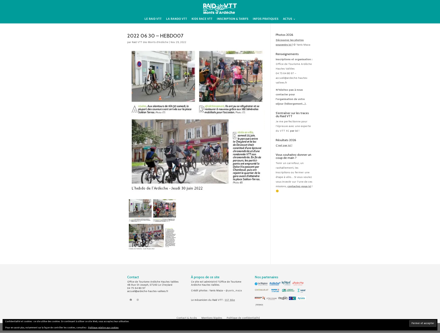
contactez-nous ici (299, 186)
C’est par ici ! (284, 145)
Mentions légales (211, 318)
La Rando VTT (176, 19)
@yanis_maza (234, 290)
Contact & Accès (187, 318)
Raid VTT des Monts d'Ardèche (150, 42)
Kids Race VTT (201, 19)
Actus (287, 19)
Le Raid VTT (153, 19)
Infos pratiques (265, 19)
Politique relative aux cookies (103, 327)
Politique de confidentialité (243, 318)
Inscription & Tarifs (232, 19)
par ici (294, 131)
